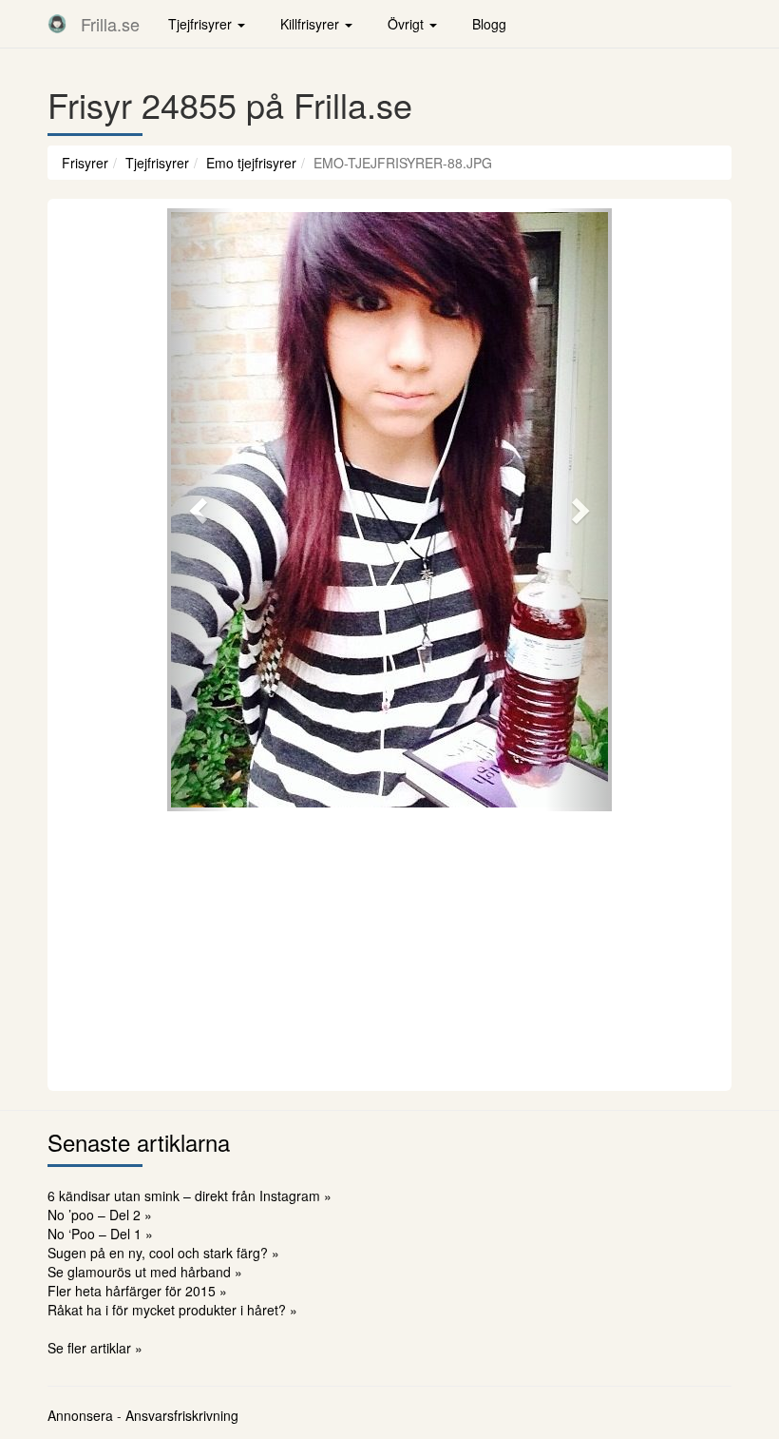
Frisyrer (85, 162)
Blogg (489, 23)
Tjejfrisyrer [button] (202, 23)
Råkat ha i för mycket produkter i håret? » (172, 1309)
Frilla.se (110, 23)
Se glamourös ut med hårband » (145, 1271)
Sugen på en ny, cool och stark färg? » (163, 1252)
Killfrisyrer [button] (311, 23)
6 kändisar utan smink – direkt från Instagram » (190, 1195)
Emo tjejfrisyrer (251, 162)
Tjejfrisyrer (157, 162)
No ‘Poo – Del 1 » (100, 1233)
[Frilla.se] (57, 24)
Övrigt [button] (408, 23)
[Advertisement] (389, 948)
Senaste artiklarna (139, 1141)
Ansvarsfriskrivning (181, 1415)
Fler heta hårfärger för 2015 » (137, 1290)
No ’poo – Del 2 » (100, 1214)
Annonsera (80, 1415)
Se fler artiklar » (95, 1347)
